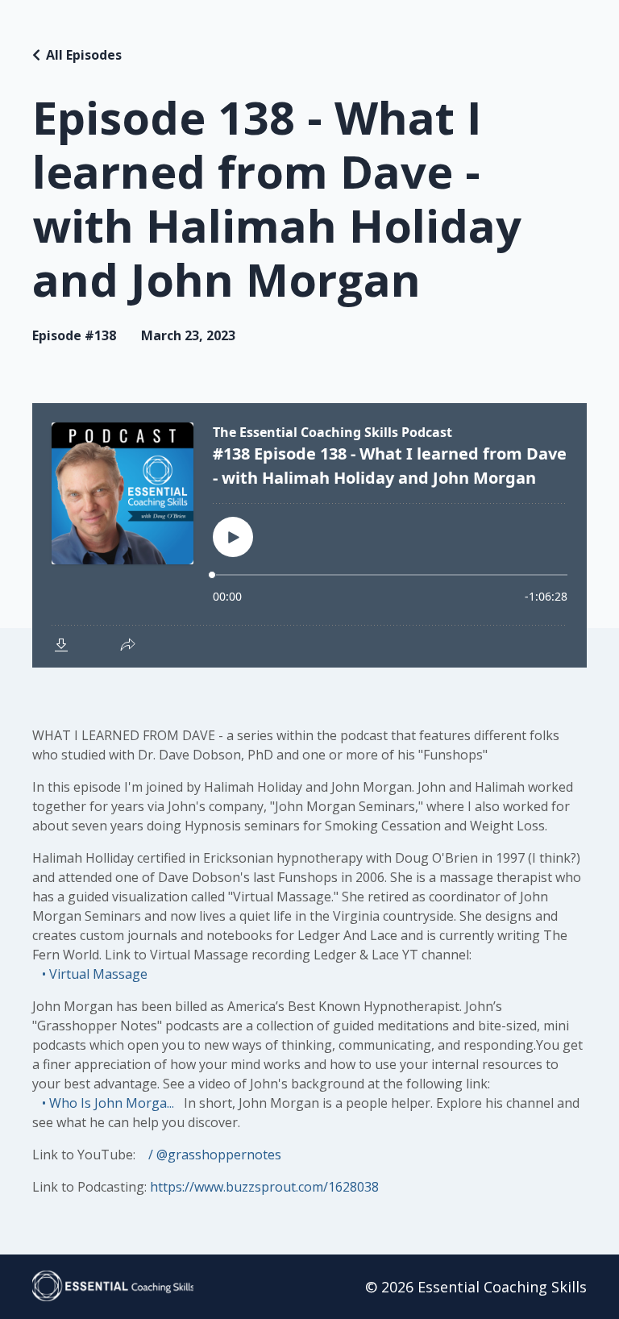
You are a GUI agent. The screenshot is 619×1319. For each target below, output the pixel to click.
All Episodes (84, 55)
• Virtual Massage (93, 974)
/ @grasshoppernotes (213, 1154)
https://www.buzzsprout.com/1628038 (264, 1187)
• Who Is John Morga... (106, 1103)
